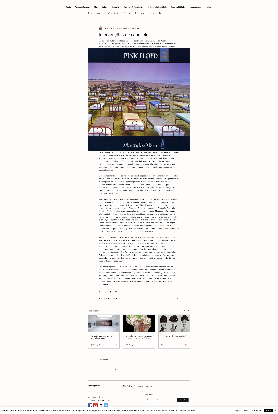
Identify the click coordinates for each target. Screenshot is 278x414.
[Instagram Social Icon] (101, 405)
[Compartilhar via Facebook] (100, 292)
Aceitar (268, 410)
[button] (187, 13)
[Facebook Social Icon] (90, 405)
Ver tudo (187, 310)
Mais (160, 13)
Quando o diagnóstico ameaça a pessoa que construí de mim (139, 337)
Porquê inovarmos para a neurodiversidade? (101, 337)
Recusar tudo (256, 410)
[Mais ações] (178, 28)
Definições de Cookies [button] (240, 410)
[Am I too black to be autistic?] (174, 323)
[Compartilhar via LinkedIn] (110, 292)
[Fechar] (275, 410)
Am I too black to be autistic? (173, 336)
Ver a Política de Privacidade (185, 410)
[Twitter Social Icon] (106, 405)
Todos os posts (94, 13)
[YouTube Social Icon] (95, 405)
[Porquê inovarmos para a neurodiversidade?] (103, 323)
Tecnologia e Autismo (144, 13)
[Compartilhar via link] (116, 292)
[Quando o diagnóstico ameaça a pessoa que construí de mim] (139, 323)
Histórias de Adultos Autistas (118, 13)
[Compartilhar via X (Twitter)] (105, 292)
